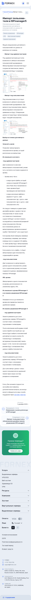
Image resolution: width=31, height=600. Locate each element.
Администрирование (9, 39)
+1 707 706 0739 (9, 562)
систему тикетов (19, 395)
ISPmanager (20, 33)
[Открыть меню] (27, 3)
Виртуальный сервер (14, 36)
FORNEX (7, 560)
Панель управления (9, 33)
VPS (4, 36)
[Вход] (23, 3)
